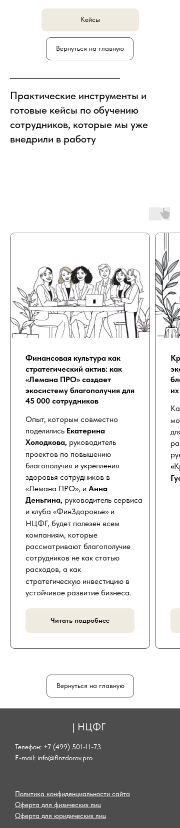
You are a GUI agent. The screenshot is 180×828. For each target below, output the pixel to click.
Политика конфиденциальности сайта (72, 794)
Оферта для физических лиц (58, 805)
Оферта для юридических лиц (60, 816)
